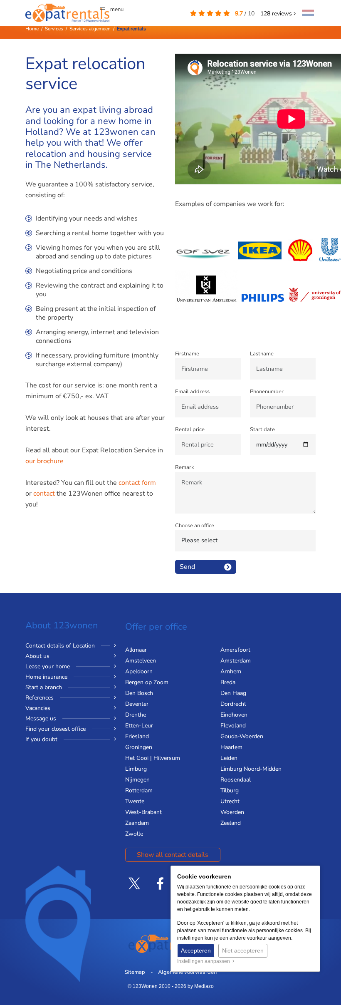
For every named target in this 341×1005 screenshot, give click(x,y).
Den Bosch (139, 693)
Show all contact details (172, 854)
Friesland (137, 736)
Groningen (138, 747)
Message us (40, 718)
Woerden (232, 812)
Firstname (187, 353)
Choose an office (194, 525)
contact (44, 493)
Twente (134, 801)
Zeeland (230, 823)
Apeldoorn (139, 671)
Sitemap (135, 972)
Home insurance (46, 677)
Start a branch (43, 687)
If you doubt (41, 739)
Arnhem (230, 671)
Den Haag (233, 693)
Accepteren (196, 950)
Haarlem (231, 747)
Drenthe (135, 715)
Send (187, 566)
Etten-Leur (139, 726)
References (39, 698)
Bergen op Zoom (146, 682)
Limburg (136, 769)
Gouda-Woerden (241, 736)
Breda (227, 682)
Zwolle (134, 834)
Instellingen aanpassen (204, 961)
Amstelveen (140, 661)
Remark (184, 467)
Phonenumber (267, 391)
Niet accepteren (243, 950)
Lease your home (47, 666)
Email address (192, 391)
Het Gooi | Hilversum (152, 758)
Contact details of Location (60, 646)
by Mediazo (201, 986)
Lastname (262, 353)
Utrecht (230, 801)
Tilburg (229, 790)
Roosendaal (235, 780)
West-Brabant (143, 812)
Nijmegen (137, 780)
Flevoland (233, 726)
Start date (262, 429)
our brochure (44, 461)
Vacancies (37, 708)
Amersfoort (235, 650)
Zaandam (137, 823)
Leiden (228, 758)
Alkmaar (136, 650)
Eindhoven (233, 715)
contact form (137, 482)
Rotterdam (139, 790)
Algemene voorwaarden (187, 972)
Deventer (136, 704)
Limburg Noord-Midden (251, 769)
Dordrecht (233, 704)
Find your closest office (55, 729)
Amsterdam (235, 661)
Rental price (190, 429)
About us (37, 656)
